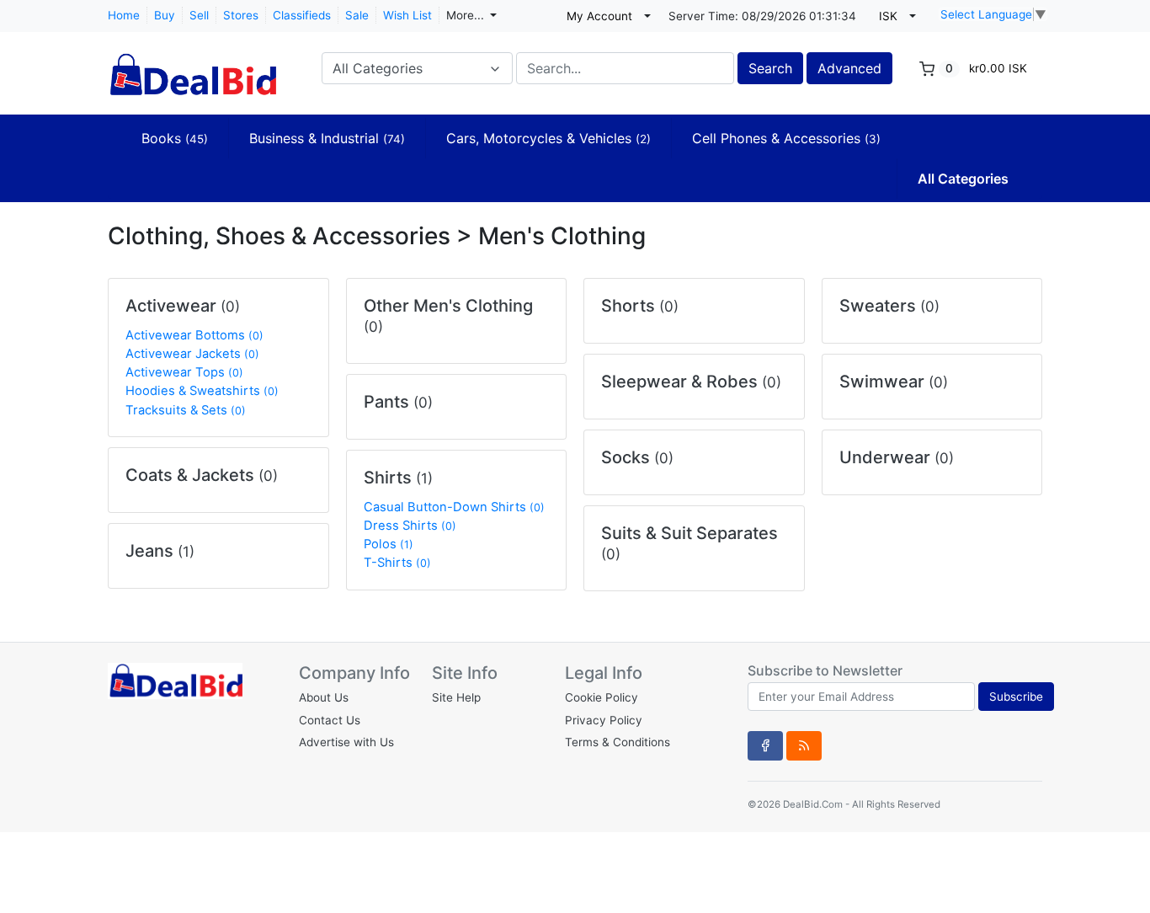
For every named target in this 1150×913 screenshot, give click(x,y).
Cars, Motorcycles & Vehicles (548, 138)
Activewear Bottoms (194, 335)
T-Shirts (397, 562)
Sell (199, 15)
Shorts (640, 306)
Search (770, 68)
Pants (398, 402)
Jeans (159, 551)
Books (174, 138)
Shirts (398, 477)
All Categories (963, 178)
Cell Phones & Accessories (786, 138)
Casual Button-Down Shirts (454, 507)
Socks (637, 457)
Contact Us (329, 720)
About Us (324, 697)
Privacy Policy (603, 720)
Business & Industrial (327, 138)
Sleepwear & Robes (691, 381)
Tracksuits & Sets (185, 410)
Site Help (456, 697)
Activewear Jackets (192, 353)
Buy (164, 15)
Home (124, 15)
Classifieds (302, 15)
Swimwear (893, 381)
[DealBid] (192, 66)
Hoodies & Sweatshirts (202, 390)
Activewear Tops (184, 372)
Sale (357, 15)
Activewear (182, 306)
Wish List (407, 15)
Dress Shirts (410, 525)
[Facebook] (765, 745)
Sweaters (889, 306)
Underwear (896, 457)
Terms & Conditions (617, 742)
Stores (240, 15)
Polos (388, 544)
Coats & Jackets (201, 475)
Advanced (849, 68)
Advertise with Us (346, 742)
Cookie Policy (601, 697)
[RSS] (804, 745)
